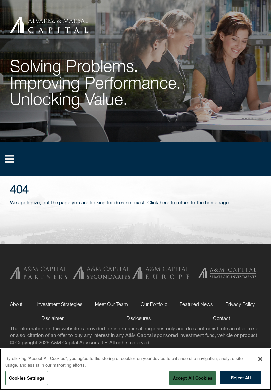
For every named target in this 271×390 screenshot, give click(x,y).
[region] (135, 369)
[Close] (260, 359)
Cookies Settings (26, 378)
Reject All (241, 377)
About (16, 304)
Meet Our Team (111, 304)
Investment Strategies (59, 304)
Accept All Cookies (192, 378)
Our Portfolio (154, 304)
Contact (221, 318)
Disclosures (138, 318)
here (164, 202)
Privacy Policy (240, 304)
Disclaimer (52, 318)
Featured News (196, 304)
